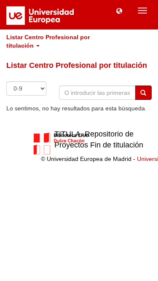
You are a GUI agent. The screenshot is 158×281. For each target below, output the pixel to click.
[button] (119, 10)
